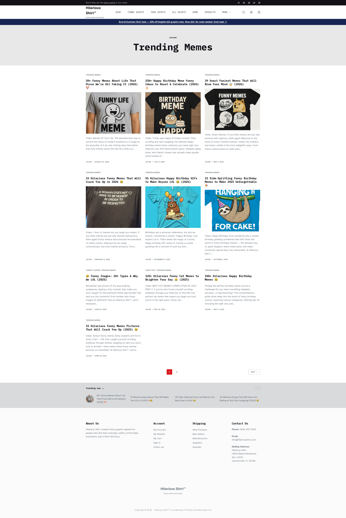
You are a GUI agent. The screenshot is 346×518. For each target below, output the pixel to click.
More (225, 12)
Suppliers (197, 442)
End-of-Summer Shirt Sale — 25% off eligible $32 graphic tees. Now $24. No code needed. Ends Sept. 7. (173, 21)
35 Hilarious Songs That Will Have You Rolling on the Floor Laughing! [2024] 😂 (239, 399)
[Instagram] (249, 3)
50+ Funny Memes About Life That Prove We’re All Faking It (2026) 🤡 (112, 84)
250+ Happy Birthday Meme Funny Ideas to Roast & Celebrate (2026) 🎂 (172, 84)
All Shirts (179, 12)
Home (195, 12)
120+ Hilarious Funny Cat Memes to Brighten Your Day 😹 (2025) (172, 277)
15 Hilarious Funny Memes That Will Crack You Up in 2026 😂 (113, 180)
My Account (159, 429)
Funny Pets (150, 270)
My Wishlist (159, 434)
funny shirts (109, 2)
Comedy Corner (93, 270)
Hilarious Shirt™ (173, 489)
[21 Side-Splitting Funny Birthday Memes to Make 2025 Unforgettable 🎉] (232, 210)
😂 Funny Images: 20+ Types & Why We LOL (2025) (112, 277)
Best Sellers (198, 434)
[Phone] (259, 3)
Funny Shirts (136, 12)
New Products (200, 429)
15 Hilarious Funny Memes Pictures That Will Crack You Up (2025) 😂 (112, 327)
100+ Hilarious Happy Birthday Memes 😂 (228, 277)
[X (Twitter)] (244, 3)
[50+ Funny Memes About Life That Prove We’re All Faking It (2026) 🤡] (113, 113)
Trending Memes (93, 75)
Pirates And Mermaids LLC (199, 510)
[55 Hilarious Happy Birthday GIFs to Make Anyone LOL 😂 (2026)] (173, 207)
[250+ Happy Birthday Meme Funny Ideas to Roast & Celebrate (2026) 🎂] (173, 113)
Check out (158, 447)
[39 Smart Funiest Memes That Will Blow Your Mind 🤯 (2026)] (232, 109)
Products (210, 12)
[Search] (243, 12)
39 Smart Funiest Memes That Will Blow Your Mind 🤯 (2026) (231, 82)
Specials (197, 447)
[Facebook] (239, 3)
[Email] (254, 3)
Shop (118, 12)
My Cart (157, 438)
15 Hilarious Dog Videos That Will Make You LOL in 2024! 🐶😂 (149, 399)
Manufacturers (200, 438)
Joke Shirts (158, 12)
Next (253, 372)
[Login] (251, 12)
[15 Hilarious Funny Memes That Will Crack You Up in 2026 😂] (113, 207)
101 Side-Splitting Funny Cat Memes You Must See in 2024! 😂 (195, 399)
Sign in (156, 442)
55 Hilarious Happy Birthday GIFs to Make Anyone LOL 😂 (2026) (171, 180)
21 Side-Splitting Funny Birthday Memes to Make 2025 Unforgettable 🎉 (231, 181)
